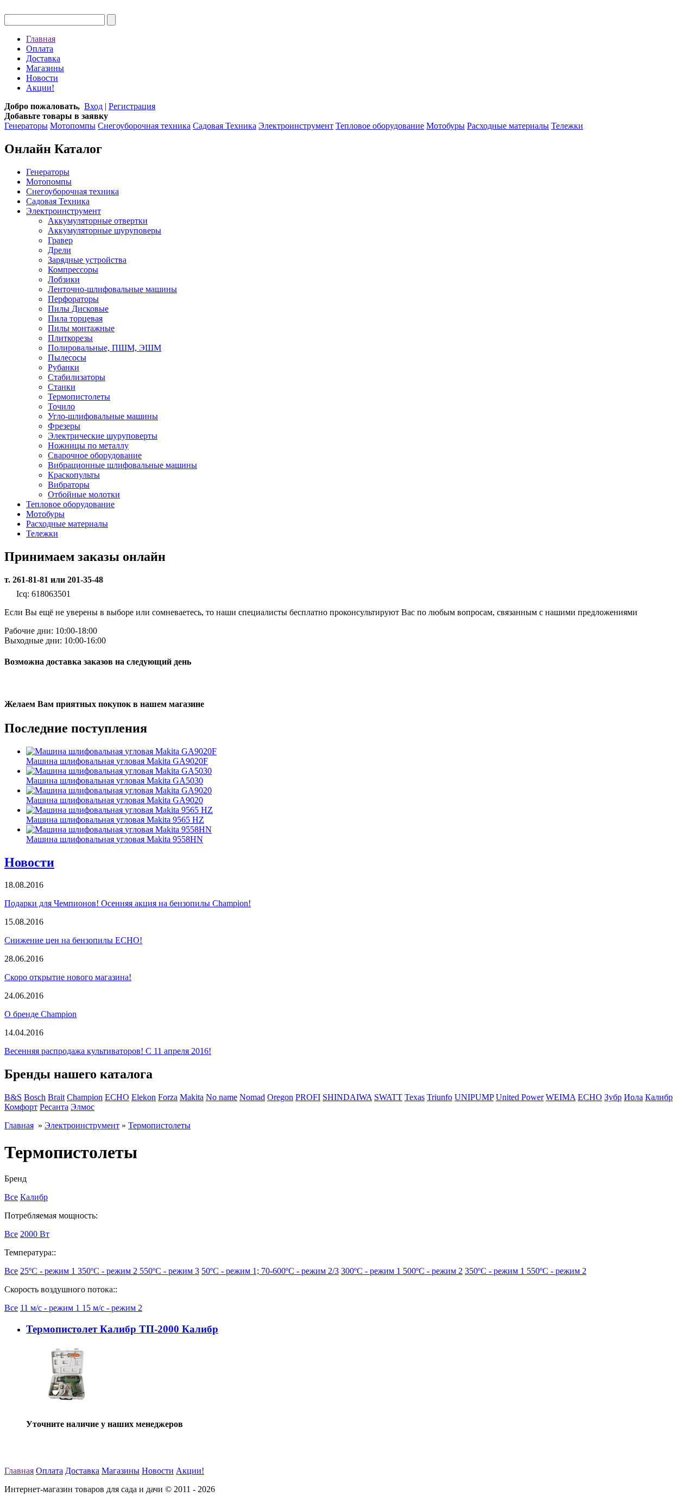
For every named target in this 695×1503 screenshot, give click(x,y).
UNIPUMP (474, 1097)
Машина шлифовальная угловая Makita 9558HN (114, 839)
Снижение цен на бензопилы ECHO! (73, 940)
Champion (85, 1097)
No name (221, 1097)
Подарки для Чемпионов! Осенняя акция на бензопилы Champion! (127, 903)
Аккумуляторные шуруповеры (104, 230)
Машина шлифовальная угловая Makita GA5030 (114, 780)
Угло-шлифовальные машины (103, 416)
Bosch (35, 1097)
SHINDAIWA (347, 1097)
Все (11, 1197)
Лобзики (64, 279)
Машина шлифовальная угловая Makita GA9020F (117, 761)
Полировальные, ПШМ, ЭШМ (104, 347)
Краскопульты (74, 474)
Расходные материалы (508, 125)
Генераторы (26, 125)
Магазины (45, 68)
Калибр (659, 1097)
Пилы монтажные (81, 328)
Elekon (143, 1097)
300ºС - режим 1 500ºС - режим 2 (402, 1270)
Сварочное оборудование (95, 455)
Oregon (280, 1097)
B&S (13, 1097)
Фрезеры (64, 426)
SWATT (388, 1097)
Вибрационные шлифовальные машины (122, 465)
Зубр (613, 1097)
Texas (415, 1097)
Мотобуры (445, 125)
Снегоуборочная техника (144, 125)
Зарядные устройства (87, 259)
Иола (633, 1097)
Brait (56, 1097)
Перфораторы (73, 299)
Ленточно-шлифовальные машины (112, 289)
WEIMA (561, 1097)
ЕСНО (590, 1097)
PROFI (307, 1097)
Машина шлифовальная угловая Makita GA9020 (114, 800)
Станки (61, 386)
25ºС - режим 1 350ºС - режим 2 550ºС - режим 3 (109, 1270)
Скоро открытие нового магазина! (67, 977)
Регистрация (132, 106)
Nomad (252, 1097)
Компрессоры (73, 269)
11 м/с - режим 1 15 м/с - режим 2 (81, 1307)
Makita (192, 1097)
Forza (168, 1097)
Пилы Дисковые (78, 308)
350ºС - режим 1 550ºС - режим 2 (525, 1270)
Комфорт (20, 1107)
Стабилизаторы (76, 377)
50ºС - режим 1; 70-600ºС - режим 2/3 (270, 1270)
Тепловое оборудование (380, 125)
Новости (42, 78)
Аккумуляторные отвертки (98, 220)
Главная (40, 38)
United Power (520, 1097)
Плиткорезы (70, 338)
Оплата (39, 48)
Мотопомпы (73, 125)
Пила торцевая (75, 318)
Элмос (82, 1107)
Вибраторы (69, 484)
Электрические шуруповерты (102, 435)
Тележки (567, 125)
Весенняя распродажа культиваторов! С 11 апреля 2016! (107, 1051)
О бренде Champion (40, 1014)
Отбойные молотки (84, 494)
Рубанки (63, 367)
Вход (93, 106)
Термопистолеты (79, 396)
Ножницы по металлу (88, 445)
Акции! (40, 87)
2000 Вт (34, 1234)
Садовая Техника (224, 125)
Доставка (43, 58)
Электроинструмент (295, 125)
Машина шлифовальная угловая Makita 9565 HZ (115, 819)
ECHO (117, 1097)
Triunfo (439, 1097)
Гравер (60, 240)
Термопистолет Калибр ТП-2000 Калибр (122, 1329)
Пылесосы (67, 357)
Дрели (59, 250)
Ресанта (54, 1107)
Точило (61, 406)
